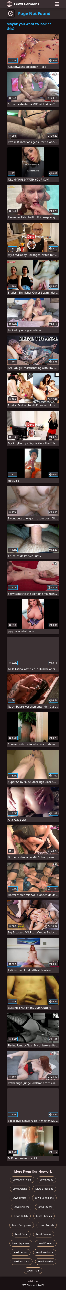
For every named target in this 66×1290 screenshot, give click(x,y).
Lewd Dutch (21, 1216)
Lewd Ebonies (44, 1216)
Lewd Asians (20, 1188)
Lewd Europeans (21, 1225)
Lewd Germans (26, 4)
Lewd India (21, 1234)
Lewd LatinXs (20, 1252)
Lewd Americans (22, 1179)
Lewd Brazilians (44, 1188)
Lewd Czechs (45, 1206)
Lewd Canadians (44, 1197)
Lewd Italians (43, 1234)
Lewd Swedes (45, 1261)
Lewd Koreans (46, 1243)
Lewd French (46, 1225)
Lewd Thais (33, 1270)
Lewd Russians (21, 1261)
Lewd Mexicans (44, 1252)
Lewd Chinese (21, 1206)
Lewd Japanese (20, 1243)
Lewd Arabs (46, 1179)
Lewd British (20, 1197)
